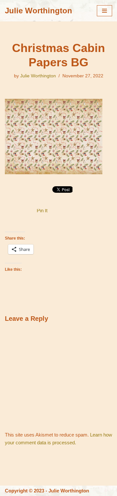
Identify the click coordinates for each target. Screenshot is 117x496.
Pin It (42, 210)
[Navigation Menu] (104, 10)
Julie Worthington (38, 75)
